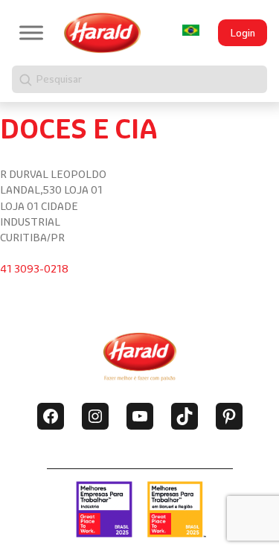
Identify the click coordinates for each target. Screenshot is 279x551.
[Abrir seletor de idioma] (190, 30)
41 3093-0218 (34, 269)
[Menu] (31, 32)
